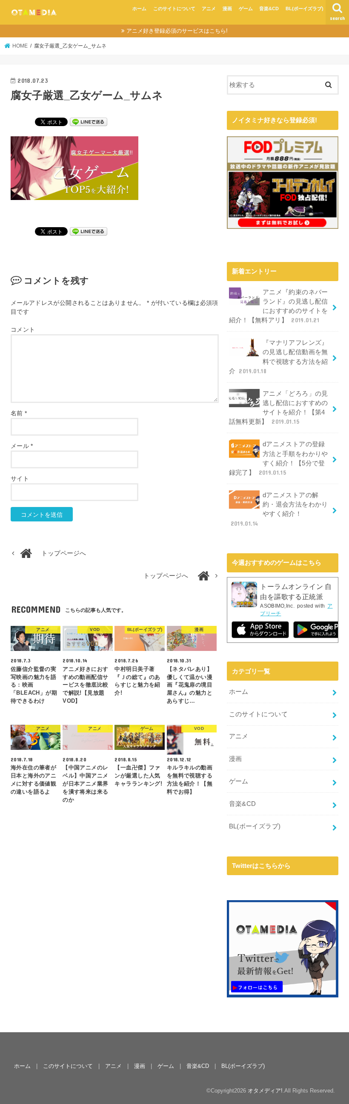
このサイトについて (174, 8)
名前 (19, 413)
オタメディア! (265, 1090)
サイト (20, 478)
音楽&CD (269, 8)
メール (22, 445)
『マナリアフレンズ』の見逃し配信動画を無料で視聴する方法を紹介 (278, 357)
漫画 (227, 8)
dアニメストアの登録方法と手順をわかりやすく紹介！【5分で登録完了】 (278, 458)
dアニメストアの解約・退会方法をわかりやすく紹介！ (279, 509)
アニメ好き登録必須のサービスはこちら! (177, 31)
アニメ (209, 8)
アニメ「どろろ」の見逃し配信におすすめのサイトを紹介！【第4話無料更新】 (278, 407)
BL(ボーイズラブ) (304, 8)
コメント (23, 329)
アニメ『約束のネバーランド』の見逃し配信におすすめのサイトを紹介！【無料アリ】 (278, 306)
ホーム (139, 8)
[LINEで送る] (88, 121)
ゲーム (246, 8)
